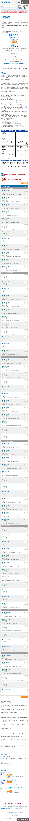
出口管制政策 (15, 806)
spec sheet (26, 106)
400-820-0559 (6, 18)
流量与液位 (5, 22)
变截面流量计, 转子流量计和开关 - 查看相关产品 (14, 63)
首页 (1, 22)
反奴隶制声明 (21, 806)
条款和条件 (10, 806)
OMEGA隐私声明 (3, 806)
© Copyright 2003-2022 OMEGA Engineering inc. (14, 812)
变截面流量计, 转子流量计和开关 (14, 22)
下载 (2, 756)
